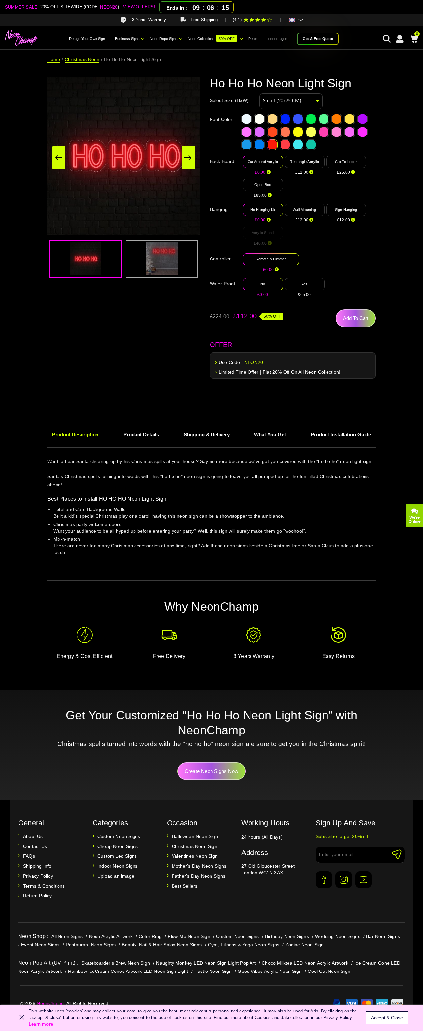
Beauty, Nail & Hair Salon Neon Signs (162, 944)
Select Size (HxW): (230, 100)
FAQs (29, 856)
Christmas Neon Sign (194, 846)
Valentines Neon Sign (195, 856)
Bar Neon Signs (383, 936)
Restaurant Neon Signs (91, 944)
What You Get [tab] (270, 434)
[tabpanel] (211, 515)
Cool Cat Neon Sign (329, 971)
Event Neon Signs (40, 944)
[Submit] (397, 854)
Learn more (41, 1024)
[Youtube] (363, 879)
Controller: (221, 258)
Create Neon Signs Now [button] (211, 771)
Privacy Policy (38, 876)
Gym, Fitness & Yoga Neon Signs (243, 944)
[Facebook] (324, 879)
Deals (252, 39)
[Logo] (21, 37)
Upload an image (115, 876)
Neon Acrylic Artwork (111, 936)
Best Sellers (184, 886)
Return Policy (37, 895)
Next (188, 157)
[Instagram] (343, 879)
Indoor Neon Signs (117, 866)
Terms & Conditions (44, 886)
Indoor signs (277, 39)
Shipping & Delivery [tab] (207, 434)
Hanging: (219, 209)
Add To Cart (355, 318)
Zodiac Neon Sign (304, 944)
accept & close (387, 1017)
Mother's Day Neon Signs (199, 866)
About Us (33, 836)
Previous (58, 157)
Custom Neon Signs (118, 836)
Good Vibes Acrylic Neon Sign (270, 971)
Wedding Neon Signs (337, 936)
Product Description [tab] (75, 434)
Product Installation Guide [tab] (341, 434)
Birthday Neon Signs (287, 936)
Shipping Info (37, 866)
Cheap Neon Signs (117, 846)
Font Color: (222, 119)
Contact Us (35, 846)
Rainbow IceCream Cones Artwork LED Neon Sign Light (128, 971)
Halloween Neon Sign (195, 836)
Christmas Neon (82, 59)
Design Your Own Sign (87, 39)
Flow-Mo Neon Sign (189, 936)
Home (53, 59)
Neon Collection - (211, 39)
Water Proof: (223, 283)
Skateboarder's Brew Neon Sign (115, 963)
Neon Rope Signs (164, 39)
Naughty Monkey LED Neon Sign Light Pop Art (205, 963)
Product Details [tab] (141, 434)
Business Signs (127, 39)
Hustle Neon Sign (213, 971)
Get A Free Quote (318, 39)
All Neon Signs (67, 936)
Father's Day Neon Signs (199, 876)
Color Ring (150, 936)
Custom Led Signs (117, 856)
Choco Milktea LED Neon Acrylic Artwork (305, 963)
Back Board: (223, 161)
